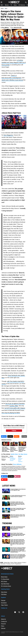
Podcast (3, 600)
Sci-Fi (19, 460)
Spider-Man (7, 562)
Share (4, 436)
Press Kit (3, 623)
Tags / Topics (4, 605)
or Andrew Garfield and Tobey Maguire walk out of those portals (14, 62)
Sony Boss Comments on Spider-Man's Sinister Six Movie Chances (14, 449)
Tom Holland (12, 459)
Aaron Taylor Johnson (16, 562)
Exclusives (4, 602)
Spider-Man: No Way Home (19, 454)
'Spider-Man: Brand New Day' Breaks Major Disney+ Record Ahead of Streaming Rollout (17, 527)
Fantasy (20, 459)
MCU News (4, 581)
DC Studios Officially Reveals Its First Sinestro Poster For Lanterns (18, 496)
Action (19, 457)
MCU (2, 5)
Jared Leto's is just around (12, 80)
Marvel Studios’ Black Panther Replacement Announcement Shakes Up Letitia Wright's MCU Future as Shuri (17, 535)
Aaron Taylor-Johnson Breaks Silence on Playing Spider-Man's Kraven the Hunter (6, 449)
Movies (7, 5)
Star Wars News (5, 583)
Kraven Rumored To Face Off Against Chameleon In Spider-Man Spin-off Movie (22, 449)
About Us (3, 619)
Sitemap (3, 628)
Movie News (4, 576)
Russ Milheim (5, 27)
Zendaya (11, 460)
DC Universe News (6, 586)
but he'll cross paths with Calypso (15, 408)
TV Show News (5, 579)
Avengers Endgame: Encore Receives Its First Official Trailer (18, 490)
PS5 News (4, 594)
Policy (2, 626)
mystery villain (13, 405)
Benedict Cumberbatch (12, 458)
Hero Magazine (8, 135)
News (15, 5)
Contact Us (4, 621)
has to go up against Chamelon (15, 403)
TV (11, 5)
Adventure (20, 458)
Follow (5, 476)
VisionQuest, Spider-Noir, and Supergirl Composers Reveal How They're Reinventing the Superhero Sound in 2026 (17, 504)
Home (2, 8)
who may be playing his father (11, 412)
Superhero (20, 461)
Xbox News (4, 592)
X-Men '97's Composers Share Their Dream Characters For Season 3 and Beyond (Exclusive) (17, 516)
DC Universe (22, 5)
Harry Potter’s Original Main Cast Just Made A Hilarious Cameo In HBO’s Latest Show (18, 509)
